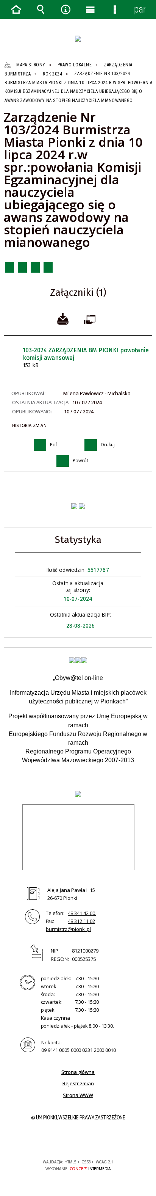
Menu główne (90, 9)
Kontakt (48, 267)
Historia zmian (29, 425)
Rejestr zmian (78, 1083)
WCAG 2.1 (101, 1140)
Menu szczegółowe (115, 9)
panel (139, 9)
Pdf (9, 267)
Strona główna (78, 1072)
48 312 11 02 (81, 921)
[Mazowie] (78, 660)
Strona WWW (78, 1095)
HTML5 (66, 1140)
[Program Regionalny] (72, 660)
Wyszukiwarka (41, 9)
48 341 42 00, (82, 913)
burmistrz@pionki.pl (68, 929)
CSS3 (77, 1140)
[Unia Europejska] (84, 660)
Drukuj (22, 267)
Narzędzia (65, 9)
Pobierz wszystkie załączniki (62, 318)
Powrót (35, 267)
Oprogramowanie (91, 318)
